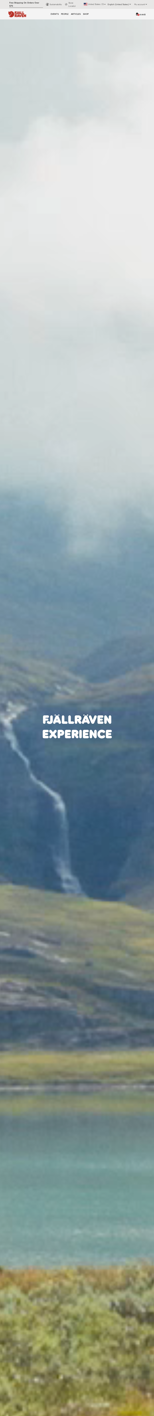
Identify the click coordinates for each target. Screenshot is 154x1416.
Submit (107, 743)
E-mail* (83, 716)
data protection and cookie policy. (99, 735)
